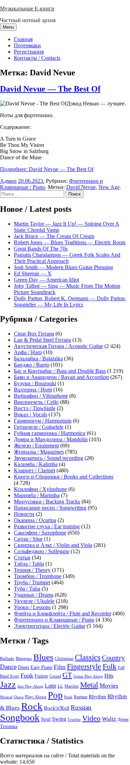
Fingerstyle (84, 666)
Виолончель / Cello (36, 402)
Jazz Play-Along (30, 686)
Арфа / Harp (28, 352)
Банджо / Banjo (31, 365)
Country (113, 657)
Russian (81, 707)
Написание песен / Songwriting (50, 508)
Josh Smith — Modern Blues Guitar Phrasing (63, 267)
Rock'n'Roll (56, 708)
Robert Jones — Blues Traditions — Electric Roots (69, 242)
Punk (68, 697)
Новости (24, 514)
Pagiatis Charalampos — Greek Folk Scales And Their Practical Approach (67, 258)
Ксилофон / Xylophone (40, 489)
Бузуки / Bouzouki (35, 383)
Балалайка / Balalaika (38, 358)
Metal (89, 685)
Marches (71, 686)
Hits (108, 676)
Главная (23, 39)
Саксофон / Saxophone (40, 533)
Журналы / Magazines (39, 452)
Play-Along (35, 697)
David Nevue (81, 187)
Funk (26, 675)
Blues (43, 657)
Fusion (41, 676)
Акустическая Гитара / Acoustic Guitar (58, 346)
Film (60, 666)
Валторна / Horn (33, 390)
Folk (109, 666)
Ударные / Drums (33, 595)
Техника (8, 726)
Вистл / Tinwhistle (34, 408)
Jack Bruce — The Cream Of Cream (54, 236)
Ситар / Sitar (28, 539)
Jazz (8, 685)
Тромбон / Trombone (37, 576)
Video (91, 718)
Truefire (74, 719)
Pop (55, 695)
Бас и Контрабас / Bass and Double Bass (60, 371)
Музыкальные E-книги (27, 8)
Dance (8, 666)
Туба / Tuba (27, 589)
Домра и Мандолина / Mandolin (51, 439)
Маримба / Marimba (37, 495)
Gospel (55, 676)
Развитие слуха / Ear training (47, 526)
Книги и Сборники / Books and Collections (63, 477)
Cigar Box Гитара (34, 334)
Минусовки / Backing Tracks (47, 501)
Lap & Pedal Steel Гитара (42, 340)
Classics (88, 657)
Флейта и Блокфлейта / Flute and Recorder (62, 613)
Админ (8, 181)
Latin (50, 686)
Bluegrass (24, 658)
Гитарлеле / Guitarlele (38, 427)
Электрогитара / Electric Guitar (49, 626)
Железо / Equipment (36, 445)
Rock (32, 706)
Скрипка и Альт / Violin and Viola (53, 545)
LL (60, 686)
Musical (6, 697)
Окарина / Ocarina (35, 520)
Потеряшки (27, 45)
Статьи (22, 557)
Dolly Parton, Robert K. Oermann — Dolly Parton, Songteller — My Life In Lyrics (70, 301)
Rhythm (97, 696)
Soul (46, 719)
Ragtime (80, 697)
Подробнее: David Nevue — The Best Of (47, 169)
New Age (109, 187)
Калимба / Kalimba (36, 464)
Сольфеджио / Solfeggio (41, 551)
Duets (23, 667)
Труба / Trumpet (32, 582)
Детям (123, 719)
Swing (59, 719)
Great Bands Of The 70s (41, 249)
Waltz (109, 719)
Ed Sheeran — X (33, 273)
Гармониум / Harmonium (42, 421)
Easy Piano (41, 667)
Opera (19, 697)
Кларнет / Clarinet (34, 470)
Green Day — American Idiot (46, 280)
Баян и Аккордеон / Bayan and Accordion (61, 377)
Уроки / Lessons (32, 607)
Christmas (64, 658)
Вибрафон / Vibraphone (41, 396)
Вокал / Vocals (30, 414)
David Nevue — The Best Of (50, 88)
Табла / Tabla (29, 564)
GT (67, 675)
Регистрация (29, 52)
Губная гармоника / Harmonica (49, 433)
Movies (108, 685)
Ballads (7, 658)
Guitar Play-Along (88, 676)
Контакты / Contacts (37, 58)
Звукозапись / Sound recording (48, 458)
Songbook (20, 717)
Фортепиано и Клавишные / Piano (54, 620)
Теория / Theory (32, 570)
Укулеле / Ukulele (34, 601)
